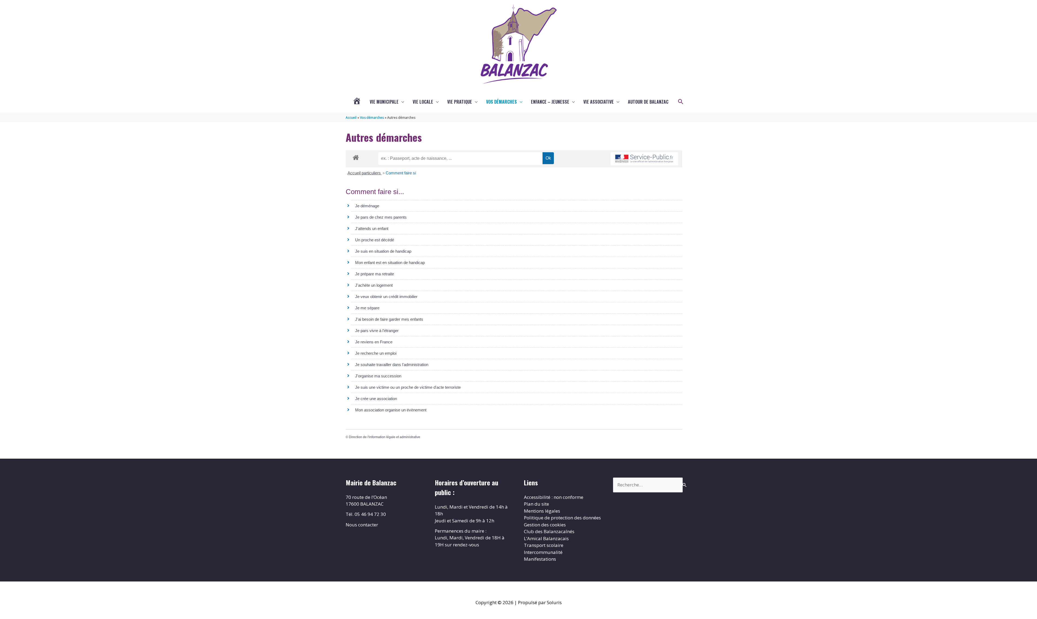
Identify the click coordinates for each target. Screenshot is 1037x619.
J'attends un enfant (371, 228)
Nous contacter (362, 525)
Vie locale (423, 102)
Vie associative (598, 102)
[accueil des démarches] (356, 156)
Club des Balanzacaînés (549, 531)
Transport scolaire (543, 545)
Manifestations (540, 559)
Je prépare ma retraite (374, 274)
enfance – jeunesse (550, 102)
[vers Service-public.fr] (644, 158)
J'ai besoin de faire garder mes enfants (389, 319)
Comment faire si (401, 173)
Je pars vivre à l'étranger (377, 330)
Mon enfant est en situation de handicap (390, 262)
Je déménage (367, 206)
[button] (680, 101)
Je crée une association (376, 398)
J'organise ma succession (378, 376)
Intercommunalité (543, 552)
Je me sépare (367, 308)
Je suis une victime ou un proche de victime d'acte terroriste (408, 387)
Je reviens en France (373, 342)
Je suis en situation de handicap (383, 251)
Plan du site (536, 504)
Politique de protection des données (562, 518)
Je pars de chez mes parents (381, 217)
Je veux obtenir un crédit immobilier (386, 296)
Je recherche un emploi (375, 353)
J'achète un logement (374, 285)
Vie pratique (459, 102)
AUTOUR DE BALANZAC (648, 102)
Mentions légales (542, 511)
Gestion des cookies (545, 525)
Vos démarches (501, 102)
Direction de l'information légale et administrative (384, 437)
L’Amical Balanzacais (546, 538)
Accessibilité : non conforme (553, 497)
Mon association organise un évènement (390, 410)
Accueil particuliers (365, 173)
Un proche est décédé (374, 240)
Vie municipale (384, 102)
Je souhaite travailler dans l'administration (391, 364)
